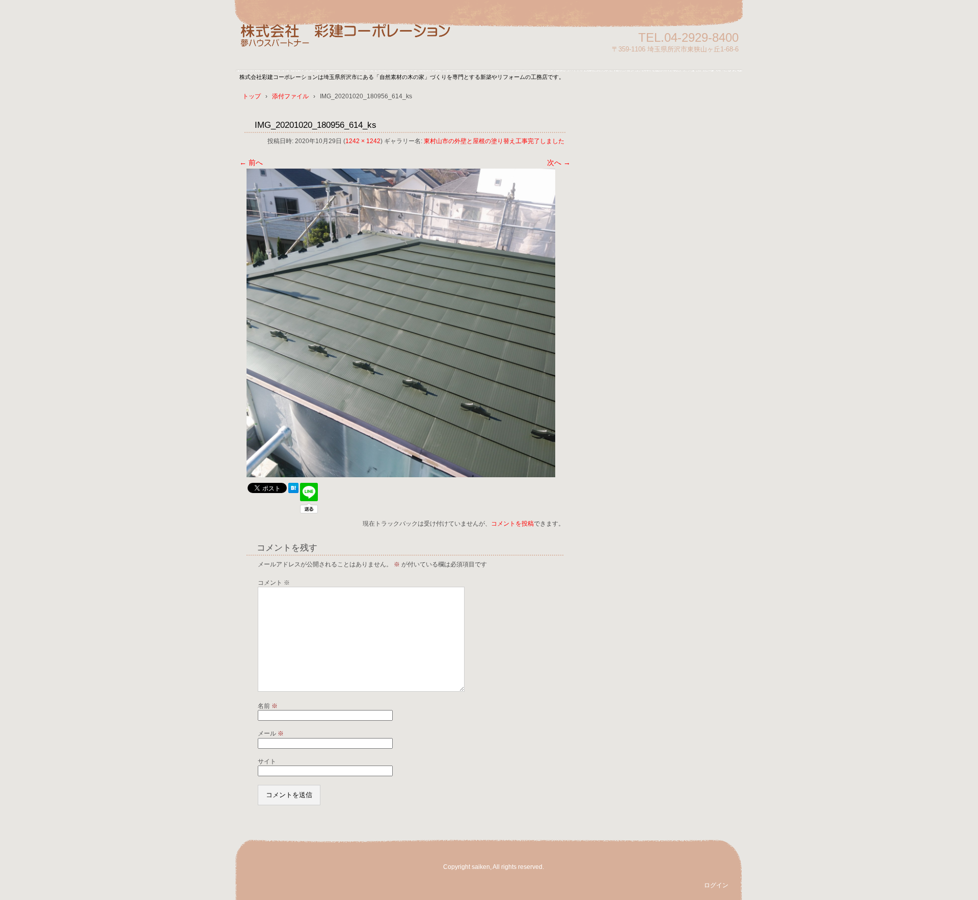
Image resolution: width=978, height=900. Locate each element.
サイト (267, 761)
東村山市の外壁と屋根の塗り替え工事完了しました (494, 141)
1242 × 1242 (363, 141)
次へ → (558, 162)
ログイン (716, 885)
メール (271, 733)
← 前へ (251, 162)
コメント (274, 583)
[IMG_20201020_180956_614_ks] (401, 475)
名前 (268, 706)
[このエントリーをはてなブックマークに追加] (293, 490)
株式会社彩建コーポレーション (356, 42)
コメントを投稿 (512, 524)
